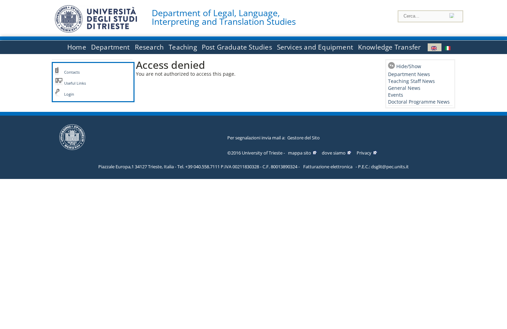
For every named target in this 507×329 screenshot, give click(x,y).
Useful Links (75, 83)
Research (149, 47)
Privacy (364, 153)
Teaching (183, 47)
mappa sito (299, 153)
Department (110, 47)
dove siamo (334, 153)
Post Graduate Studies (237, 47)
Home (76, 47)
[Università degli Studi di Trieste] (96, 31)
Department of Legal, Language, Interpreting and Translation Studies (224, 17)
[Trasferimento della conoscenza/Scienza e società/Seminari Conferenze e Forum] (448, 47)
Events (395, 95)
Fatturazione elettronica (327, 166)
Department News (409, 74)
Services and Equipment (315, 47)
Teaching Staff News (411, 81)
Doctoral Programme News (419, 101)
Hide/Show (408, 66)
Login (69, 94)
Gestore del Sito (303, 138)
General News (404, 88)
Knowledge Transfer (389, 47)
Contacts (72, 72)
